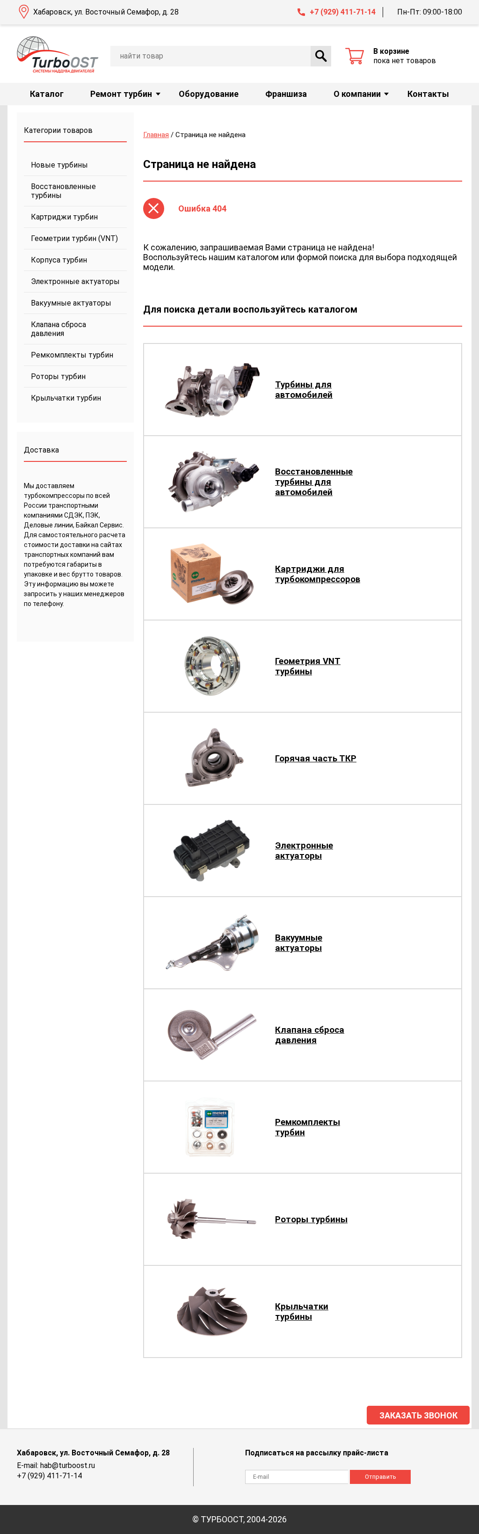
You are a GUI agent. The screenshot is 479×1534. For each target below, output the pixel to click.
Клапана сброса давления (58, 329)
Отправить (380, 1476)
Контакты (428, 94)
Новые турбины (59, 165)
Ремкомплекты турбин (72, 355)
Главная (156, 135)
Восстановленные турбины (63, 191)
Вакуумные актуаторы (71, 303)
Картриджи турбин (64, 216)
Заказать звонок (418, 1415)
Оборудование (209, 94)
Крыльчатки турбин (66, 398)
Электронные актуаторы (75, 281)
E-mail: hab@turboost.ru (56, 1465)
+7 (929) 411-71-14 (343, 11)
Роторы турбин (58, 376)
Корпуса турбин (59, 260)
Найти (321, 56)
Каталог (47, 94)
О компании (357, 94)
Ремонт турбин (121, 94)
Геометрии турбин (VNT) (74, 238)
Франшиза (286, 94)
